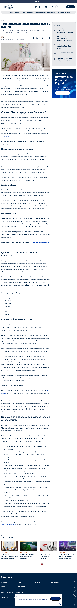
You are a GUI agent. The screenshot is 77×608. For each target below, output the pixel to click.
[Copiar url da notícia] (30, 37)
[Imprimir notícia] (33, 37)
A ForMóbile (10, 12)
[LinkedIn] (42, 6)
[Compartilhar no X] (39, 37)
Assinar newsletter (62, 93)
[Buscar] (57, 7)
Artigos (2, 20)
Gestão (17, 12)
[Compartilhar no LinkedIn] (36, 37)
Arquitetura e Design (40, 12)
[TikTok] (49, 6)
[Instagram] (36, 6)
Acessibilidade (4, 597)
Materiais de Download (64, 12)
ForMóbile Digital (11, 37)
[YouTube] (46, 6)
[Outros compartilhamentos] (48, 37)
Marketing (3, 586)
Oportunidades (55, 582)
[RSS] (52, 6)
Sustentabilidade (51, 12)
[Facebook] (39, 6)
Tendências (30, 12)
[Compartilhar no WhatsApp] (42, 37)
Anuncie (70, 7)
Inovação (23, 12)
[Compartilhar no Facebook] (45, 37)
